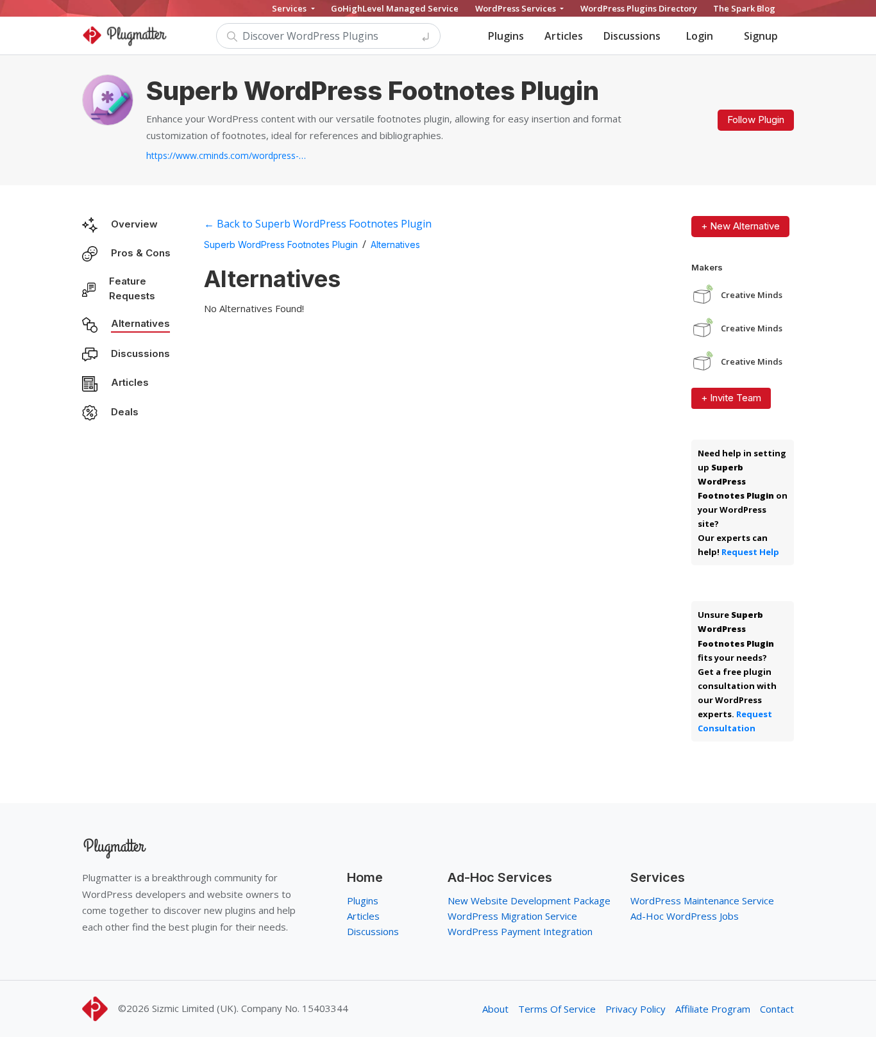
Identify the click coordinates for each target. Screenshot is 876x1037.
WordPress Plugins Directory (638, 8)
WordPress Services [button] (516, 8)
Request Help (750, 552)
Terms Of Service (557, 1008)
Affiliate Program (712, 1008)
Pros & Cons (141, 253)
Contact (777, 1008)
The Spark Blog (744, 8)
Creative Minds (751, 295)
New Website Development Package (529, 900)
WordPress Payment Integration (520, 931)
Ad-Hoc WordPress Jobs (684, 915)
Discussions (632, 36)
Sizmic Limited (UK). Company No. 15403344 (250, 1008)
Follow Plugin (755, 119)
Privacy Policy (635, 1008)
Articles (563, 36)
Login (699, 36)
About (495, 1008)
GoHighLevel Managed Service (395, 8)
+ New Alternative (740, 226)
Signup (761, 36)
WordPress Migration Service (512, 915)
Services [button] (290, 8)
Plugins (506, 36)
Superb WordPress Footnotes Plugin (281, 244)
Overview (134, 224)
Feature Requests (132, 288)
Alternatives (140, 323)
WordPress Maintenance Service (702, 900)
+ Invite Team (731, 398)
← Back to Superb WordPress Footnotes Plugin (318, 224)
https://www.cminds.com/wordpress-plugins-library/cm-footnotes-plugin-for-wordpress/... (226, 155)
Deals (125, 412)
